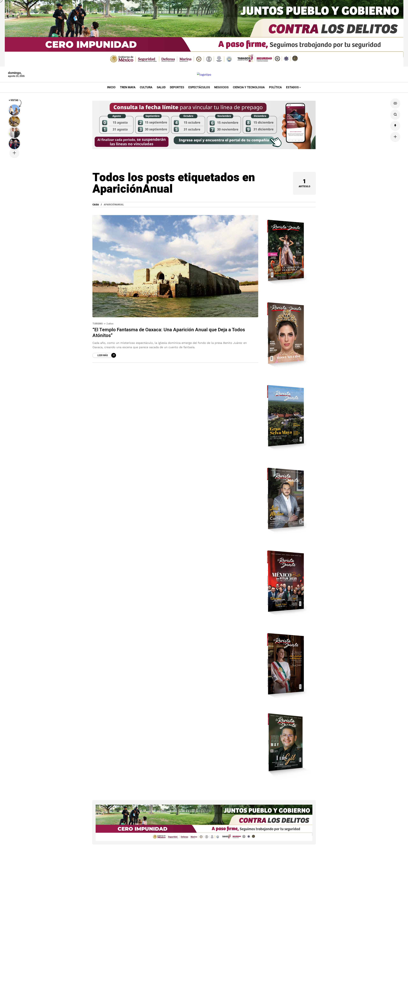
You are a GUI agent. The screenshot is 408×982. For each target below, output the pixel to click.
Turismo (97, 323)
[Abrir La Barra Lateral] (395, 103)
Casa (95, 204)
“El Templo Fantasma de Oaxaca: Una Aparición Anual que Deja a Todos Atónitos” (168, 332)
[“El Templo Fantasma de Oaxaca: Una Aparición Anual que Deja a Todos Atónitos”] (175, 266)
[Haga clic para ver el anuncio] (204, 33)
